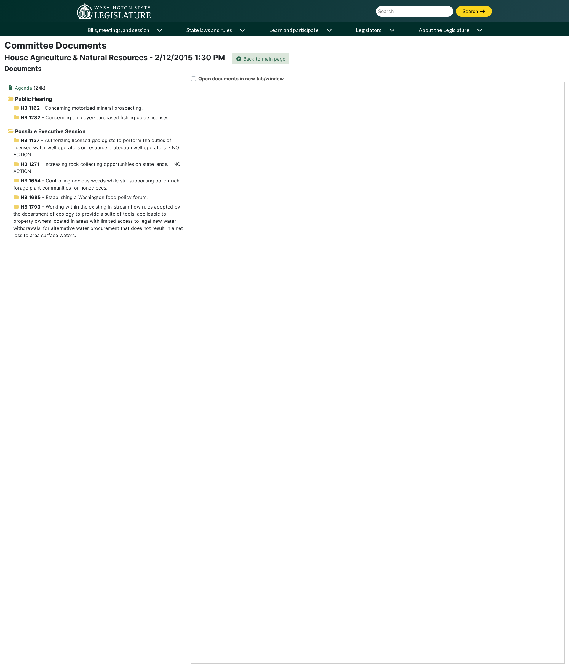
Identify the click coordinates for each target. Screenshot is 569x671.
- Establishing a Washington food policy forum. (84, 197)
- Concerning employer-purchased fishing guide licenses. (95, 117)
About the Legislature (444, 30)
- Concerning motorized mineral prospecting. (82, 108)
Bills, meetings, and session (118, 30)
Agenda (22, 88)
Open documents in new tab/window (241, 79)
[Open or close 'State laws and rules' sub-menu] (243, 30)
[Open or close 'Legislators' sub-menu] (392, 30)
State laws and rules (209, 30)
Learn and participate (294, 30)
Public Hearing (33, 99)
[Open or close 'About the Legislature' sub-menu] (480, 30)
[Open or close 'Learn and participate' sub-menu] (329, 30)
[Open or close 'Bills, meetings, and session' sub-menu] (160, 30)
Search (471, 11)
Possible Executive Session (50, 131)
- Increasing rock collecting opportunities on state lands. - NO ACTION (96, 167)
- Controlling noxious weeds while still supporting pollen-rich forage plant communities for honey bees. (96, 184)
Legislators (368, 30)
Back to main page (263, 59)
